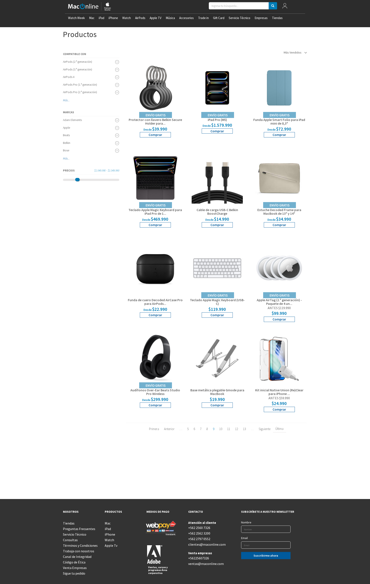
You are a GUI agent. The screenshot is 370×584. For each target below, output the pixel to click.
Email (244, 538)
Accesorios (186, 18)
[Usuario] (285, 6)
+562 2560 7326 (199, 528)
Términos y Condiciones (80, 545)
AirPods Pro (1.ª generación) (80, 84)
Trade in (203, 18)
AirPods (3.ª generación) (77, 69)
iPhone (113, 18)
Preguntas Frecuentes (79, 529)
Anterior (169, 429)
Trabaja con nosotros (78, 551)
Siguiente (264, 429)
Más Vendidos (293, 52)
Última (279, 429)
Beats (66, 135)
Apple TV (155, 18)
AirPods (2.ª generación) (77, 62)
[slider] (77, 179)
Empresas (261, 18)
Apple (66, 128)
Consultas (70, 540)
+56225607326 (198, 558)
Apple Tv (111, 545)
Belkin (66, 143)
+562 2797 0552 (199, 539)
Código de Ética (74, 562)
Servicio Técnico (239, 18)
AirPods (140, 18)
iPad (101, 18)
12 (236, 429)
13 (244, 429)
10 (220, 429)
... (69, 100)
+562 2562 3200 (199, 533)
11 (228, 429)
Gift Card (218, 18)
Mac (91, 18)
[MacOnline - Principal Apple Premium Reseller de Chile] (89, 6)
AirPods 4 (69, 77)
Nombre (246, 522)
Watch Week (76, 18)
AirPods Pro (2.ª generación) (80, 92)
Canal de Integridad (77, 556)
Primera (154, 429)
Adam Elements (72, 120)
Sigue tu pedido (74, 573)
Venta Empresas (75, 568)
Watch (126, 18)
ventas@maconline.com (206, 564)
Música (170, 18)
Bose (66, 150)
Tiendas (277, 18)
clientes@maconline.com (206, 544)
